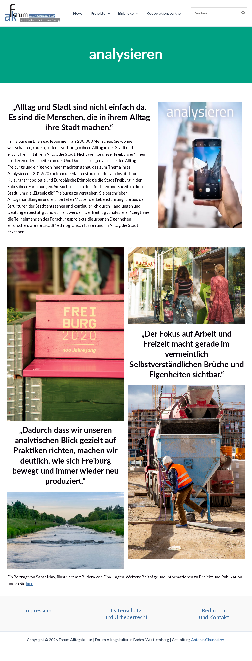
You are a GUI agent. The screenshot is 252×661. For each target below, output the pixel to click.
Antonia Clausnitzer (208, 639)
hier (29, 583)
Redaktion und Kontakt (214, 613)
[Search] (243, 13)
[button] (107, 13)
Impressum (37, 610)
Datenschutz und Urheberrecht (126, 613)
